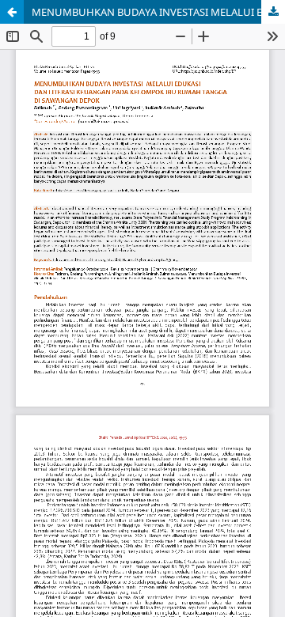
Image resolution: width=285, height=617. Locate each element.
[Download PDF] (273, 12)
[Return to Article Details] (12, 12)
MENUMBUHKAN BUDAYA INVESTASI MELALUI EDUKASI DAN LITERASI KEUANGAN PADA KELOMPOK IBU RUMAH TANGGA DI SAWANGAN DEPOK (158, 12)
